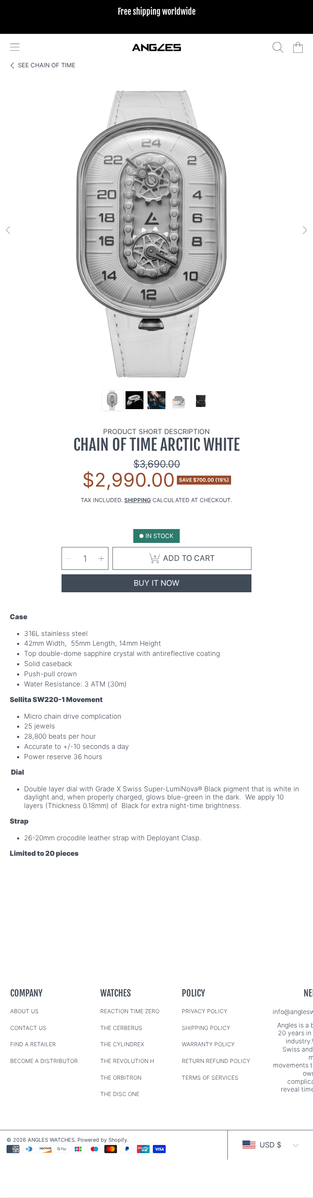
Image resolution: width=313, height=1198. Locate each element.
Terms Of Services (210, 1077)
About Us (24, 1011)
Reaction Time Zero (129, 1011)
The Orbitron (120, 1077)
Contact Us (28, 1028)
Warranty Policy (208, 1044)
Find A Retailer (33, 1044)
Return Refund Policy (216, 1061)
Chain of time (46, 65)
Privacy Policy (204, 1011)
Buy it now (156, 583)
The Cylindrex (122, 1044)
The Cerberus (121, 1028)
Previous (8, 230)
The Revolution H (127, 1061)
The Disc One (119, 1094)
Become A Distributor (44, 1061)
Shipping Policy (206, 1028)
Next (304, 230)
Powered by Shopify (102, 1140)
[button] (14, 47)
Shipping (137, 500)
